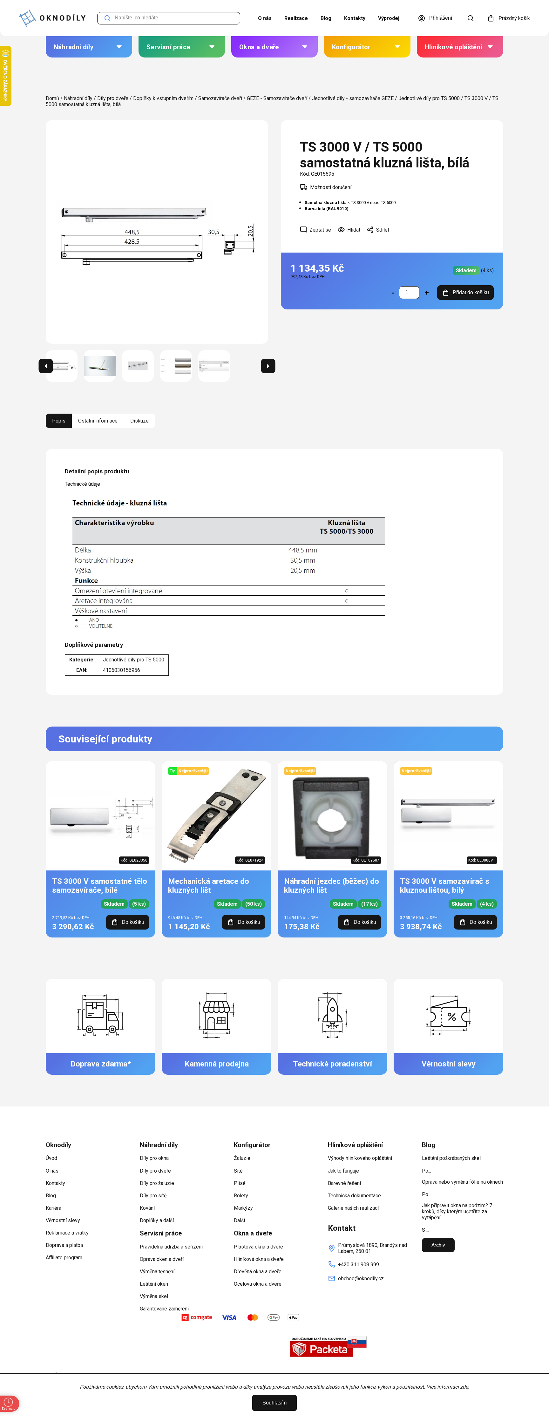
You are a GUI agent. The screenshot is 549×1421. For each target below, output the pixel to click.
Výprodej (388, 18)
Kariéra (53, 1208)
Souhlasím (274, 1402)
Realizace (296, 18)
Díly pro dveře (155, 1171)
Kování (147, 1208)
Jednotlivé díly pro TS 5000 (133, 660)
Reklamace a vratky (67, 1233)
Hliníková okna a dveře (259, 1259)
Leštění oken (154, 1284)
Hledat (107, 18)
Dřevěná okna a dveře (257, 1272)
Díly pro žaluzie (157, 1183)
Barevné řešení (344, 1183)
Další (239, 1220)
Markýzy (243, 1208)
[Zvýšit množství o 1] (427, 292)
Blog (326, 18)
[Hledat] (470, 18)
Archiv (438, 1245)
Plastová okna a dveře (258, 1247)
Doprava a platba (64, 1245)
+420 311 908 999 (358, 1265)
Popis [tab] (58, 421)
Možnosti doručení (330, 187)
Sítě (238, 1171)
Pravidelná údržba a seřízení (171, 1247)
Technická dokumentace (354, 1196)
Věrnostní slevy (63, 1220)
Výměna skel (154, 1296)
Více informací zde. (447, 1387)
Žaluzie (242, 1158)
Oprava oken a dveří (162, 1259)
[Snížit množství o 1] (393, 292)
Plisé (240, 1183)
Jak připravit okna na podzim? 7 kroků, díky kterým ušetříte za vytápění (457, 1211)
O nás (265, 18)
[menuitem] (89, 47)
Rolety (241, 1196)
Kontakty (354, 18)
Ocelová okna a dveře (257, 1284)
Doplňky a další (157, 1220)
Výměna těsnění (157, 1272)
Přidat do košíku (471, 292)
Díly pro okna (154, 1158)
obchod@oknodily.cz (361, 1279)
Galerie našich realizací (353, 1208)
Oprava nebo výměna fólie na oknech (462, 1182)
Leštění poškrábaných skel (451, 1158)
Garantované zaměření (164, 1309)
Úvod (51, 1158)
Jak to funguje (343, 1171)
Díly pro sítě (153, 1196)
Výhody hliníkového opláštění (360, 1158)
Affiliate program (64, 1258)
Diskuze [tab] (139, 421)
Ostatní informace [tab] (98, 421)
